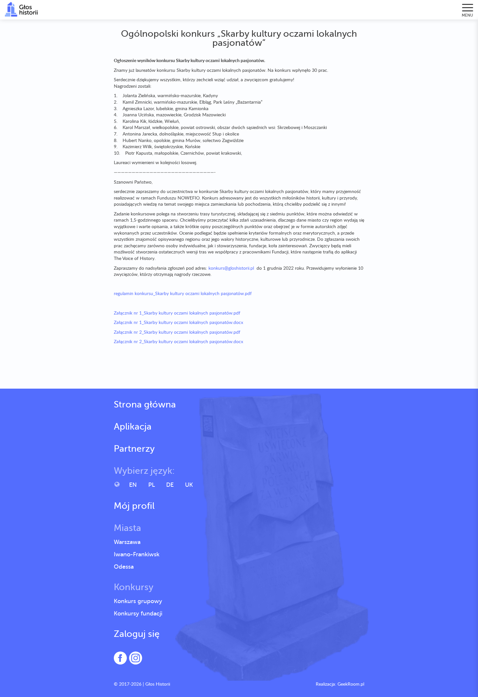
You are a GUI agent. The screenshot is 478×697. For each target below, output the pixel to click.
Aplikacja (133, 426)
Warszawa (127, 542)
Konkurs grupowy (138, 601)
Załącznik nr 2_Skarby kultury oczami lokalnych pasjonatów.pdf (177, 332)
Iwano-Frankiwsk (136, 554)
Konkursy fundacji (138, 613)
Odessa (124, 566)
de (170, 485)
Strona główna (145, 404)
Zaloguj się (137, 634)
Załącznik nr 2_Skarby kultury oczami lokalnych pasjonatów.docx (178, 341)
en (133, 485)
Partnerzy (134, 448)
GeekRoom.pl (351, 684)
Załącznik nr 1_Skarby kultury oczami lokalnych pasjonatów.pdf (177, 313)
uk (189, 485)
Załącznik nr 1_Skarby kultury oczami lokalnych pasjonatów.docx (178, 322)
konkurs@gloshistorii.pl (231, 268)
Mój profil (134, 505)
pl (151, 485)
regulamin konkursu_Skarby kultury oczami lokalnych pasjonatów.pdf (183, 293)
